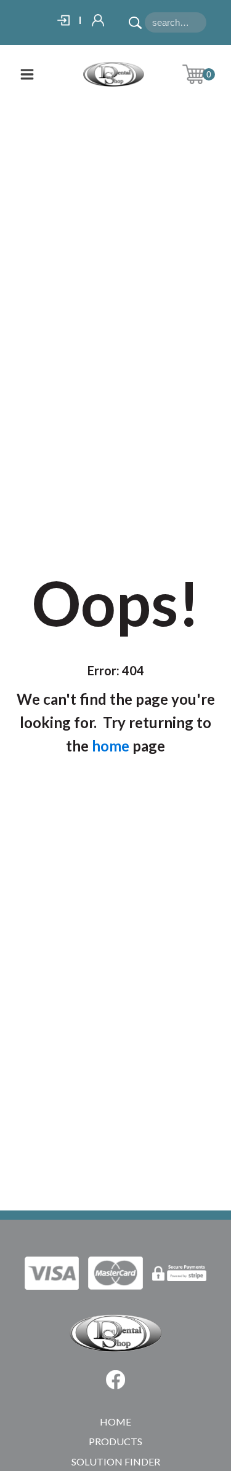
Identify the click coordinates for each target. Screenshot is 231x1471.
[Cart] (203, 74)
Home (115, 1421)
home (110, 746)
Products (115, 1441)
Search (137, 18)
